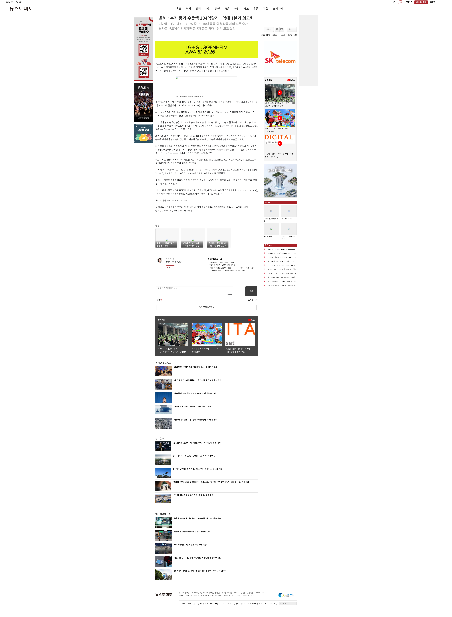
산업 (236, 8)
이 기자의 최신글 (215, 259)
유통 (256, 8)
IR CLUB (226, 603)
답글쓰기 (269, 29)
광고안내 (201, 603)
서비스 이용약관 (256, 603)
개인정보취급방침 (213, 603)
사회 (207, 8)
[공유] (282, 29)
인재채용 (191, 603)
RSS (266, 603)
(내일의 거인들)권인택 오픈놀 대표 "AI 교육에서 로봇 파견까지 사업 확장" (236, 268)
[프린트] (277, 29)
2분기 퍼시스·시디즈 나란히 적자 (221, 262)
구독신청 (273, 603)
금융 (227, 8)
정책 (198, 8)
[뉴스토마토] (21, 9)
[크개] (289, 29)
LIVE (400, 2)
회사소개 (182, 603)
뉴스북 (170, 267)
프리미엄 (278, 8)
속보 (178, 8)
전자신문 (409, 2)
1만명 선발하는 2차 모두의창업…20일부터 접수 (227, 270)
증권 (217, 8)
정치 (188, 8)
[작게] (294, 29)
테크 (246, 8)
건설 (265, 8)
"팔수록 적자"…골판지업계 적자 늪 (222, 265)
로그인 (432, 2)
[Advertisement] (308, 50)
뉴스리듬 (268, 80)
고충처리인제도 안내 (239, 603)
